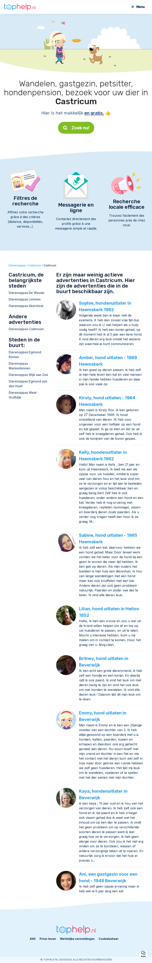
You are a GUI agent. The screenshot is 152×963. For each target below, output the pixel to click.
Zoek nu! (80, 127)
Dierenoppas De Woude (26, 293)
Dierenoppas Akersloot (26, 306)
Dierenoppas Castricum (26, 329)
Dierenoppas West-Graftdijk (23, 395)
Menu (140, 7)
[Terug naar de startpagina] (20, 7)
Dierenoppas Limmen (25, 299)
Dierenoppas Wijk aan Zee (28, 375)
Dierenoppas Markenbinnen (19, 365)
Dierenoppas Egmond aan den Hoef (28, 383)
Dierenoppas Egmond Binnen (25, 354)
